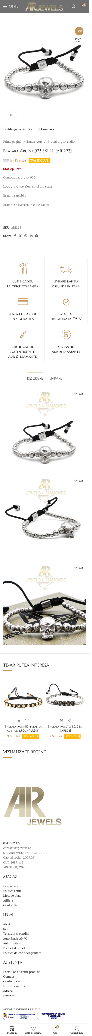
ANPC (7, 924)
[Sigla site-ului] (44, 6)
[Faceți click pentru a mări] (11, 115)
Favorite (8, 996)
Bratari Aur (34, 141)
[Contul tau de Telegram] (36, 236)
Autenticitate (12, 943)
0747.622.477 (11, 843)
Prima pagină (12, 141)
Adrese (8, 991)
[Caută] (73, 6)
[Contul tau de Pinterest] (26, 236)
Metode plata (12, 895)
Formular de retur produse (21, 971)
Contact (8, 976)
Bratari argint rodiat (61, 141)
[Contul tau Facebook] (15, 236)
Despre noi (10, 886)
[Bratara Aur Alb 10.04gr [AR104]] (66, 699)
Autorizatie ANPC (15, 938)
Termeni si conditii (16, 933)
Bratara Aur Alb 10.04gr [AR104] (65, 729)
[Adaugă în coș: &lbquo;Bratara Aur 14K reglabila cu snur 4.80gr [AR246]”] (19, 720)
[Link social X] (20, 236)
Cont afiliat (11, 905)
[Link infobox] (22, 274)
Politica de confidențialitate (22, 953)
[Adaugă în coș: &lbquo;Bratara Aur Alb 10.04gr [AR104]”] (61, 720)
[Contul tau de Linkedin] (31, 236)
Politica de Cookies (16, 948)
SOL (6, 929)
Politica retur (12, 891)
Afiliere (8, 900)
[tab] (35, 378)
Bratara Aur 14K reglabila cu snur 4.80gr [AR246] (23, 729)
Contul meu (11, 981)
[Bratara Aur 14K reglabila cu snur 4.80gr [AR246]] (23, 699)
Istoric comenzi (14, 986)
